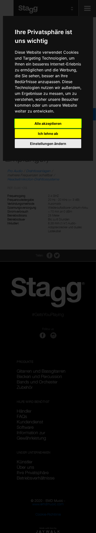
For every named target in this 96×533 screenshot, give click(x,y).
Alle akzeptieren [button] (48, 123)
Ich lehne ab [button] (48, 133)
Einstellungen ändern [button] (48, 143)
